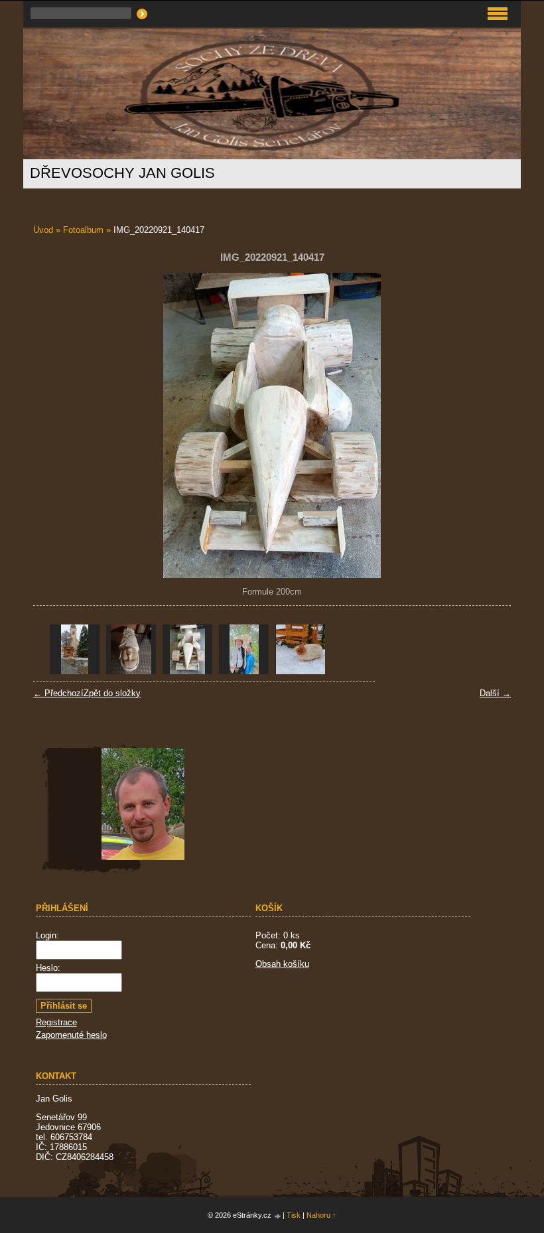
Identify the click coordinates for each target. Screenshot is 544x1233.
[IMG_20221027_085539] (75, 649)
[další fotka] (489, 425)
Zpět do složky (112, 693)
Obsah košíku (282, 964)
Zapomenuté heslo (71, 1035)
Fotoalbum (83, 230)
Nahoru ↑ (321, 1215)
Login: (47, 935)
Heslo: (48, 968)
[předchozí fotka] (55, 425)
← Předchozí (58, 693)
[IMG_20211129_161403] (300, 649)
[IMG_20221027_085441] (131, 649)
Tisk (294, 1215)
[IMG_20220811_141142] (244, 649)
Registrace (56, 1022)
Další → (495, 693)
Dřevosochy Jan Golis (122, 173)
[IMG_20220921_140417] (187, 649)
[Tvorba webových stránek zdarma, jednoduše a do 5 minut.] (278, 1216)
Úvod (43, 230)
